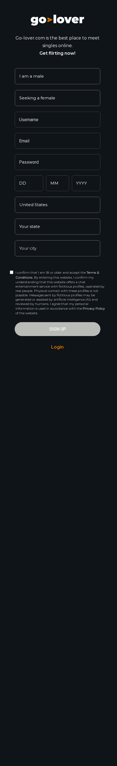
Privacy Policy (94, 308)
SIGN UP (57, 329)
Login (57, 347)
